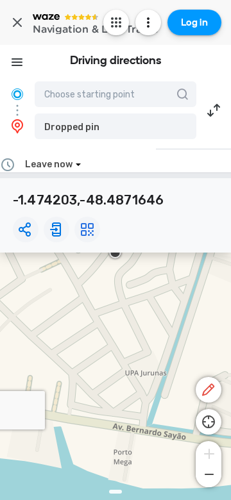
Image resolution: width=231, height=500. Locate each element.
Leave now (49, 164)
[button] (115, 126)
